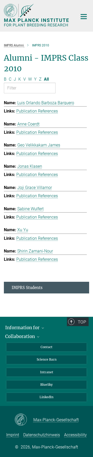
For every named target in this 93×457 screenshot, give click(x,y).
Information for (23, 327)
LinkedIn (46, 397)
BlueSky (46, 384)
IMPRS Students (27, 287)
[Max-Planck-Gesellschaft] (23, 420)
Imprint (12, 434)
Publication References (37, 111)
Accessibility (75, 434)
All (46, 79)
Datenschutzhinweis (41, 434)
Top (82, 322)
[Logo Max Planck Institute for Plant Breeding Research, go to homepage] (37, 15)
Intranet (46, 372)
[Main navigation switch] (84, 16)
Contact (46, 347)
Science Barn (47, 359)
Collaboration (20, 336)
